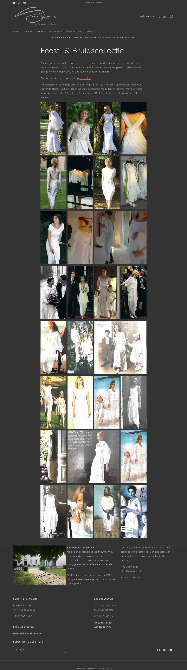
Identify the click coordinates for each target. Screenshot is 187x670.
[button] (40, 32)
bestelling (85, 78)
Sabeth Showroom (25, 598)
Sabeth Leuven (103, 598)
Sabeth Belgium (88, 669)
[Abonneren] (62, 649)
